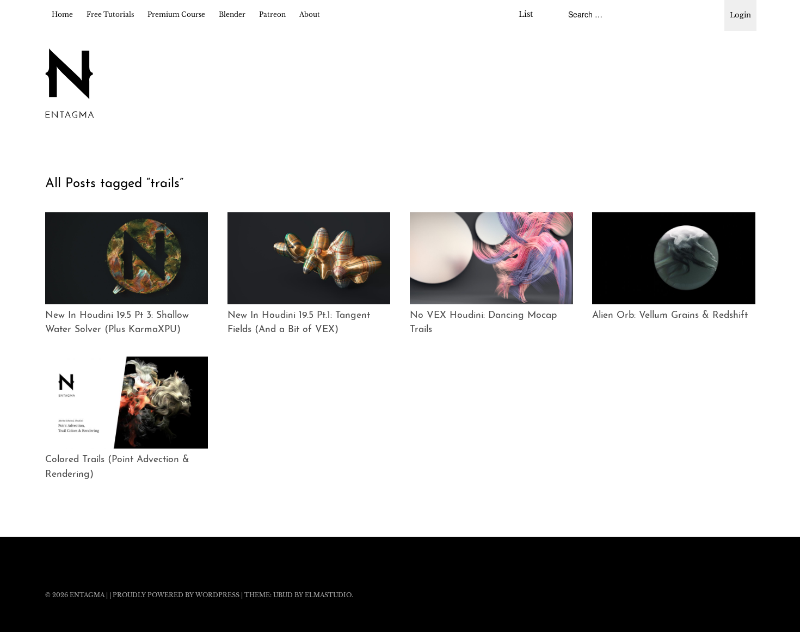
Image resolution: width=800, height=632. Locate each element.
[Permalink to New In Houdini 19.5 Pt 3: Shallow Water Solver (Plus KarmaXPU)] (126, 258)
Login (740, 15)
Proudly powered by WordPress (176, 595)
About (309, 14)
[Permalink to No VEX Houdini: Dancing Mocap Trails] (491, 258)
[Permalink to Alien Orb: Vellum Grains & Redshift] (673, 258)
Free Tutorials (110, 14)
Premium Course (176, 14)
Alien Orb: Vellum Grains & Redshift (670, 315)
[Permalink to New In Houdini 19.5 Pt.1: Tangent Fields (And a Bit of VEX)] (309, 258)
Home (62, 14)
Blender (232, 14)
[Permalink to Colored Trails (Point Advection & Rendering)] (126, 403)
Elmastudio (328, 595)
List (526, 14)
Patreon (272, 14)
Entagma (87, 595)
